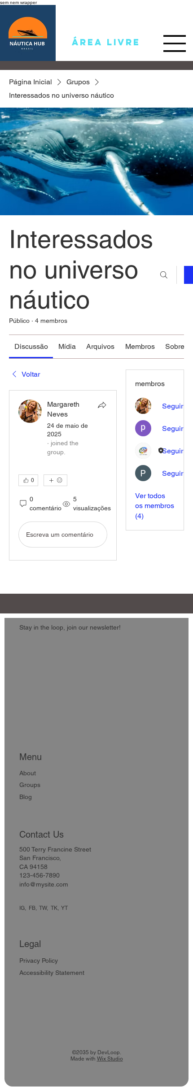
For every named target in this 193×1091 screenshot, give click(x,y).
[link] (31, 346)
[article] (63, 475)
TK (54, 908)
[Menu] (175, 43)
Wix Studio (110, 1059)
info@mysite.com (43, 884)
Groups (29, 784)
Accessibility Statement (51, 972)
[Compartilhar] (101, 405)
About (27, 773)
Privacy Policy (38, 960)
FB (32, 908)
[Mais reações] (55, 480)
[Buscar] (163, 275)
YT (64, 908)
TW (43, 908)
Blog (25, 796)
